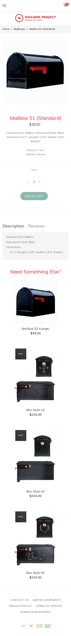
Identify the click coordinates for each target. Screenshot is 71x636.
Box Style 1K (35, 410)
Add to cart (34, 196)
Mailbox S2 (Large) (35, 329)
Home (6, 28)
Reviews (36, 225)
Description (13, 225)
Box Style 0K (35, 491)
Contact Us (19, 600)
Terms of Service (49, 606)
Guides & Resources (35, 612)
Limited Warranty (46, 600)
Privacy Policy (20, 606)
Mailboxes (19, 28)
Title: (34, 170)
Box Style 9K (35, 573)
